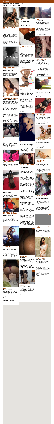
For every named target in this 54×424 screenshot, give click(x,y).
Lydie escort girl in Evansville (41, 160)
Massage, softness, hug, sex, (26, 47)
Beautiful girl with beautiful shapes (27, 165)
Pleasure (38, 19)
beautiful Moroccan (41, 59)
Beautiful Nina (23, 256)
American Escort (7, 246)
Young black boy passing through (42, 226)
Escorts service (6, 3)
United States (12, 3)
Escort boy (39, 89)
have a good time (40, 114)
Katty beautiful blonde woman (9, 28)
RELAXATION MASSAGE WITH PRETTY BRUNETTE (10, 213)
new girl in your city (41, 258)
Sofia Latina (23, 19)
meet (4, 288)
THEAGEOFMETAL (6, 1)
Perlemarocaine (24, 86)
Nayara (5, 191)
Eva (21, 141)
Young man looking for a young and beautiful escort (10, 97)
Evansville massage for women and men (42, 196)
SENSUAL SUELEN (41, 139)
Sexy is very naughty (8, 161)
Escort (5, 137)
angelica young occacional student (10, 68)
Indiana (17, 3)
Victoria (22, 285)
